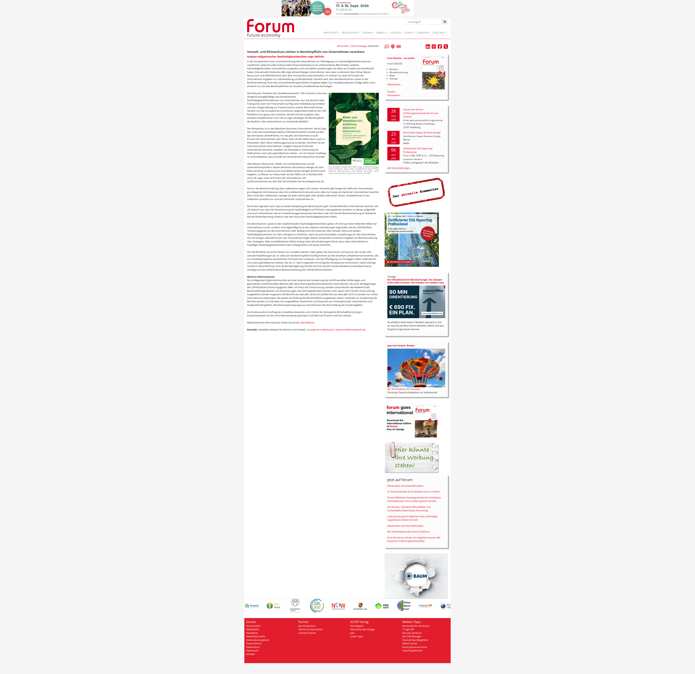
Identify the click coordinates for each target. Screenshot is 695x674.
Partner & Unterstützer (310, 629)
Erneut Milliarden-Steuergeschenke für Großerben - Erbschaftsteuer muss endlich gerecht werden (414, 499)
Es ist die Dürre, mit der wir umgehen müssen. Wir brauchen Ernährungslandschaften (414, 539)
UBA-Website (307, 322)
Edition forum (409, 643)
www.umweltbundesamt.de (350, 329)
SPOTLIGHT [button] (439, 32)
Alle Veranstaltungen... (399, 168)
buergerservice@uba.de (320, 329)
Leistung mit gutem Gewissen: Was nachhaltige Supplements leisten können (412, 518)
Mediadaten (252, 629)
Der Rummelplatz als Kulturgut (403, 389)
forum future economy (414, 647)
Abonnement (253, 625)
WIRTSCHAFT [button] (331, 32)
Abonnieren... (394, 95)
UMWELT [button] (381, 32)
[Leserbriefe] (387, 46)
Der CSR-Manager (411, 636)
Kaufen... (392, 91)
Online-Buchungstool (257, 640)
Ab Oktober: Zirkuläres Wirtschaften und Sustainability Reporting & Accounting (409, 508)
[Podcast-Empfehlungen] (393, 46)
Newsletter (252, 633)
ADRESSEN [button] (423, 32)
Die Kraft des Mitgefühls (415, 640)
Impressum (252, 650)
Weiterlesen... (394, 84)
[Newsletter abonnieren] (399, 46)
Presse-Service (254, 643)
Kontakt (250, 654)
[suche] (445, 22)
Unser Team (356, 636)
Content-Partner (307, 633)
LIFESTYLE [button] (395, 32)
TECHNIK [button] (367, 32)
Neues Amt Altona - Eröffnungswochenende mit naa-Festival (421, 113)
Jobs (352, 633)
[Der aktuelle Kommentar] (416, 192)
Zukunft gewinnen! (412, 650)
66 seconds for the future (415, 625)
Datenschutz (253, 647)
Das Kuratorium (306, 625)
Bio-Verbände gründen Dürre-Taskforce (408, 531)
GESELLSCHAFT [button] (350, 32)
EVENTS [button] (409, 32)
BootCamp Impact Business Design (422, 132)
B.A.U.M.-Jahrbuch (412, 633)
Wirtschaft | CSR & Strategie (352, 46)
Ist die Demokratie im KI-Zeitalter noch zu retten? (413, 491)
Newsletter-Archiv (255, 636)
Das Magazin (357, 625)
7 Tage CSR (408, 629)
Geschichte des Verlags (362, 629)
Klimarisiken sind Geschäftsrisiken (405, 485)
